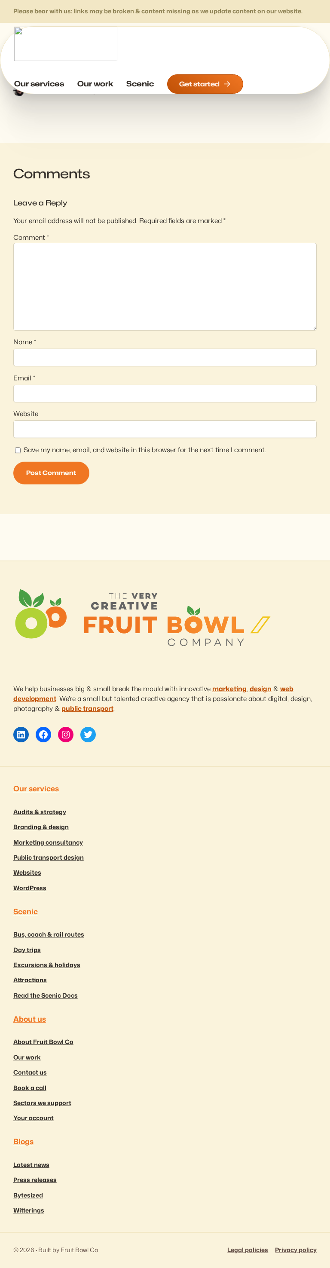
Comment (31, 237)
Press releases (35, 1180)
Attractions (30, 980)
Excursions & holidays (46, 965)
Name (24, 341)
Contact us (30, 1072)
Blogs (23, 1141)
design (261, 688)
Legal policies (247, 1250)
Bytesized (28, 1195)
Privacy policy (296, 1250)
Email (24, 378)
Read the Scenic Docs (45, 995)
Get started (199, 84)
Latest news (31, 1165)
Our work (27, 1057)
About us (29, 1019)
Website (25, 413)
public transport (87, 708)
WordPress (29, 888)
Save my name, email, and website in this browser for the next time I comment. (145, 449)
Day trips (27, 950)
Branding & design (41, 827)
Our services (36, 788)
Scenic (25, 911)
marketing (229, 688)
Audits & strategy (39, 812)
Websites (27, 872)
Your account (33, 1118)
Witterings (28, 1210)
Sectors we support (42, 1103)
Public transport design (48, 857)
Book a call (29, 1088)
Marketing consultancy (48, 842)
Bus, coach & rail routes (48, 934)
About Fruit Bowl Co (43, 1042)
